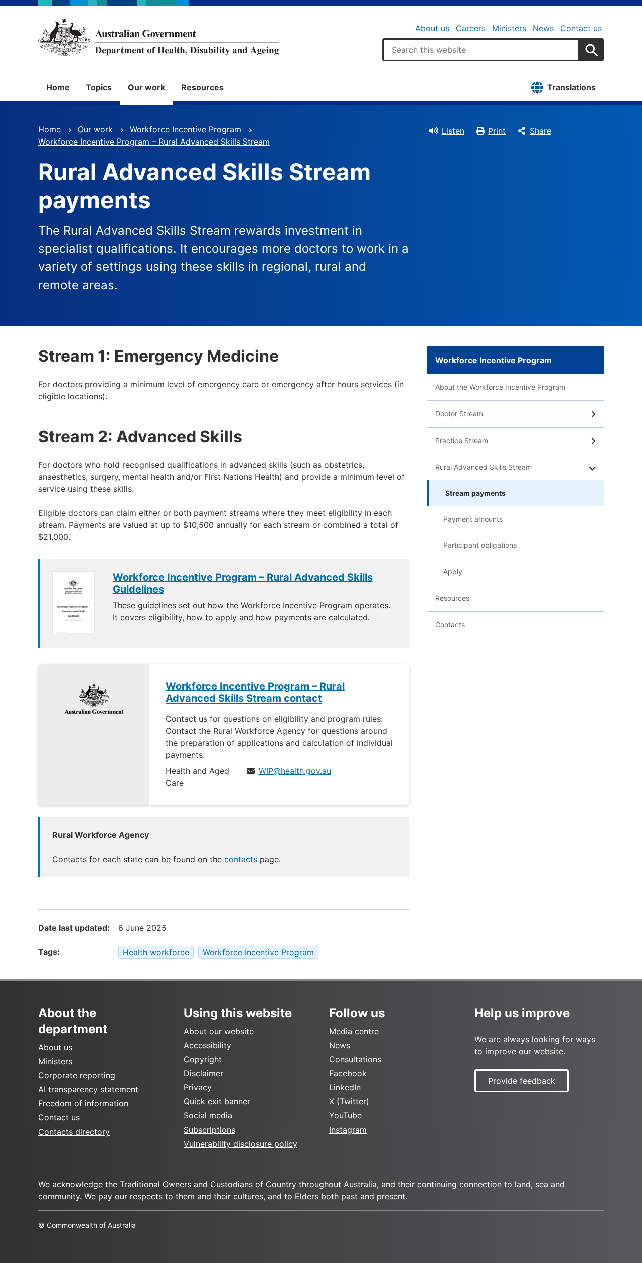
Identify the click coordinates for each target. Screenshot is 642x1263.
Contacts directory (74, 1132)
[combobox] (481, 49)
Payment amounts (473, 519)
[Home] (158, 37)
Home (58, 87)
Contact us (581, 28)
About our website (219, 1031)
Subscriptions (209, 1130)
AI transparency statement (88, 1089)
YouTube (345, 1115)
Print (497, 131)
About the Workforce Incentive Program (500, 387)
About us (432, 28)
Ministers (509, 28)
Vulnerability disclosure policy (240, 1144)
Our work (146, 87)
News (543, 28)
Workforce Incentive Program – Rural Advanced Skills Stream (154, 141)
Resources (202, 87)
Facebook (348, 1073)
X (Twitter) (349, 1101)
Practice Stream (461, 440)
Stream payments (475, 493)
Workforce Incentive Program (185, 129)
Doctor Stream (459, 413)
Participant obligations (480, 545)
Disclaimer (203, 1073)
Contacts (450, 624)
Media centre (354, 1031)
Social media (208, 1115)
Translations (571, 87)
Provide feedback (521, 1081)
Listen (453, 131)
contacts (240, 859)
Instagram (348, 1130)
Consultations (355, 1059)
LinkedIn (345, 1087)
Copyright (203, 1059)
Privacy (198, 1087)
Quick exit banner (217, 1101)
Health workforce (156, 952)
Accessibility (207, 1045)
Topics (99, 87)
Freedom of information (83, 1103)
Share (540, 131)
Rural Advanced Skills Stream (483, 467)
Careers (471, 28)
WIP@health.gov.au (295, 771)
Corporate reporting (76, 1075)
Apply (452, 571)
